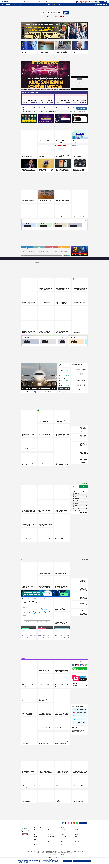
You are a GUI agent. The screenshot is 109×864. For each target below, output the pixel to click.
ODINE (39, 663)
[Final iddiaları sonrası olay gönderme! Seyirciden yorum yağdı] (45, 736)
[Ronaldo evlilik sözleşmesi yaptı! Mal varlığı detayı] (62, 750)
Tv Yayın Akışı (74, 712)
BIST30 (34, 627)
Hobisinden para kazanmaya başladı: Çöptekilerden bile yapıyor (62, 816)
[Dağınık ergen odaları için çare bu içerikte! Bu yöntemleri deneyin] (80, 311)
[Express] (86, 2)
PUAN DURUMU (75, 515)
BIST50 (29, 627)
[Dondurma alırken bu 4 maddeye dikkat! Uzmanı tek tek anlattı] (62, 457)
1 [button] (27, 420)
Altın (50, 627)
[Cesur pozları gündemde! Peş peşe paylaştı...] (29, 758)
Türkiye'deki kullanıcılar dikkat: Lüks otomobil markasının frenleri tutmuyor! (82, 612)
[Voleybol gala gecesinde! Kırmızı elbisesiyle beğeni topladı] (45, 765)
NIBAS (23, 663)
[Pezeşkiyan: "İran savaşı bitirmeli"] (49, 89)
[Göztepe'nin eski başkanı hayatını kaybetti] (62, 554)
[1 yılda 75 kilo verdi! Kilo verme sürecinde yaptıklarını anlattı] (54, 89)
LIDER (39, 666)
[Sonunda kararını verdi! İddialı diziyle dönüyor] (45, 708)
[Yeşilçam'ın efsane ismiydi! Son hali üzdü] (69, 89)
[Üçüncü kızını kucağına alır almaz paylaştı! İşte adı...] (45, 722)
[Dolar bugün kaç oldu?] (45, 486)
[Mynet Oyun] (29, 118)
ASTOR (56, 666)
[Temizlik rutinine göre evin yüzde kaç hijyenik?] (80, 134)
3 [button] (32, 420)
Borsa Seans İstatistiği (65, 856)
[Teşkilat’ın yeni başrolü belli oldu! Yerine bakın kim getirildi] (62, 479)
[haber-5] (82, 290)
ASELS (56, 663)
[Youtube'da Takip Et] (83, 694)
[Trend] (79, 2)
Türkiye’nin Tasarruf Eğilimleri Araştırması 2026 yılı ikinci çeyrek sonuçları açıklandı (46, 802)
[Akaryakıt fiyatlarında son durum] (46, 823)
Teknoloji (49, 856)
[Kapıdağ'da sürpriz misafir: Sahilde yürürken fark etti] (75, 458)
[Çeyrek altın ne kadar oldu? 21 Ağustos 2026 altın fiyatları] (46, 311)
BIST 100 (25, 630)
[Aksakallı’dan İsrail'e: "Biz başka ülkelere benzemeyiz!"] (29, 354)
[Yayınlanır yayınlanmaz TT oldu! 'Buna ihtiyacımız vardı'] (29, 340)
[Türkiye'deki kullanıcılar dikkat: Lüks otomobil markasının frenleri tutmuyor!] (75, 610)
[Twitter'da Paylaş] (81, 762)
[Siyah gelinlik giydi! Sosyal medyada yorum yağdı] (45, 750)
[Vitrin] (81, 2)
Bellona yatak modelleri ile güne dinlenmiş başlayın (28, 801)
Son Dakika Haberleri (38, 856)
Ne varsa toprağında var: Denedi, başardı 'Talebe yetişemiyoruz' (80, 801)
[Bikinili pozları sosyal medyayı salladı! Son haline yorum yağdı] (62, 693)
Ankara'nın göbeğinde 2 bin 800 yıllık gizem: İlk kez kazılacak (83, 474)
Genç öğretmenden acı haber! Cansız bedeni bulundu (19, 4)
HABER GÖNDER (99, 4)
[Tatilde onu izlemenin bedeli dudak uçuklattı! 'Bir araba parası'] (56, 89)
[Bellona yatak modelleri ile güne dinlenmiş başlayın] (29, 794)
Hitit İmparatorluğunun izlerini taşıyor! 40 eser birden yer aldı (84, 483)
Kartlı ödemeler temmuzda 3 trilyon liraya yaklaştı (45, 815)
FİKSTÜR (83, 515)
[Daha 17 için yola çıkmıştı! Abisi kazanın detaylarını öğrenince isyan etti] (62, 729)
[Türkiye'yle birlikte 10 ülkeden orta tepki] (46, 134)
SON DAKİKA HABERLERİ (6, 4)
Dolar (40, 627)
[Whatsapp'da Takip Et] (86, 694)
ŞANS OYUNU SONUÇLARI (78, 735)
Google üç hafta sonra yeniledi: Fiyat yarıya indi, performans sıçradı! (80, 830)
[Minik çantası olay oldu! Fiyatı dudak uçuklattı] (29, 700)
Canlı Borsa (85, 588)
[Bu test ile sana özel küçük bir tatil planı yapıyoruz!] (46, 194)
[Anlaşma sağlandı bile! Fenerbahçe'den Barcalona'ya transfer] (57, 89)
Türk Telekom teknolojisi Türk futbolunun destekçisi (28, 830)
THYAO (56, 661)
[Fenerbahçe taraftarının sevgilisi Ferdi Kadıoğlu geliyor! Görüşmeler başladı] (45, 547)
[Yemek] (83, 2)
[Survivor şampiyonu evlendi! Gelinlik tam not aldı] (45, 693)
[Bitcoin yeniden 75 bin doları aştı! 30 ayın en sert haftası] (62, 645)
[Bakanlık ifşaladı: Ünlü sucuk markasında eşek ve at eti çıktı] (53, 89)
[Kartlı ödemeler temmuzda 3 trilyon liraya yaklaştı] (46, 808)
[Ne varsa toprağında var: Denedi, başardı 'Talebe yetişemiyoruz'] (80, 794)
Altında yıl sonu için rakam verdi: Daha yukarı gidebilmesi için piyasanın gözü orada (83, 643)
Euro (45, 627)
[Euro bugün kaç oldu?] (45, 471)
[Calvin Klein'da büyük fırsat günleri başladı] (46, 325)
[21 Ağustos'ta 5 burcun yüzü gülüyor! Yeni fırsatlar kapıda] (29, 194)
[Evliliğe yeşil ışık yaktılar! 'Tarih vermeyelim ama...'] (63, 194)
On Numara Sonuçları (81, 751)
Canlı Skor (85, 512)
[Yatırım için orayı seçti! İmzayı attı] (29, 450)
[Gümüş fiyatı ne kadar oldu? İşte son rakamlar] (29, 208)
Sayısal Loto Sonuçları (81, 741)
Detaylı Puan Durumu (83, 541)
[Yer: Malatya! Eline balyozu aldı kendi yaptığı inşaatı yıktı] (62, 595)
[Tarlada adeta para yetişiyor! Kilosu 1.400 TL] (29, 486)
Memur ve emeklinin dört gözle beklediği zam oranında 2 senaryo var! (83, 626)
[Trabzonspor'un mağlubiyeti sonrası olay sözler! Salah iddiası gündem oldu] (67, 89)
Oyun (75, 856)
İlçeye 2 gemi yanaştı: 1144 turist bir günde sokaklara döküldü (83, 467)
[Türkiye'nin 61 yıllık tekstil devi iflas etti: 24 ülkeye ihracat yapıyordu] (62, 609)
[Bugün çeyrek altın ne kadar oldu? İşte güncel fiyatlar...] (63, 208)
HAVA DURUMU (50, 4)
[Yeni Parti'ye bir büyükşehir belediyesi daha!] (62, 443)
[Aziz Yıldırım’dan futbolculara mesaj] (45, 533)
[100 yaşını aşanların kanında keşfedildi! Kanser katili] (63, 340)
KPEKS (23, 661)
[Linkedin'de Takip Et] (81, 694)
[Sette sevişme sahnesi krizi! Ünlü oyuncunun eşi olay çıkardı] (62, 765)
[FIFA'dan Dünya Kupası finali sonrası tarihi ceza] (39, 89)
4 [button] (35, 420)
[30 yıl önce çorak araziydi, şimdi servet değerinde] (63, 354)
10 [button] (50, 420)
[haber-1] (27, 290)
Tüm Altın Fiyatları (63, 417)
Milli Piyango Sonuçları (81, 738)
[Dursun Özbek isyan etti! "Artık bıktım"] (62, 89)
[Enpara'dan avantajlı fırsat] (46, 89)
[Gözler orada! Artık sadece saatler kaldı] (29, 602)
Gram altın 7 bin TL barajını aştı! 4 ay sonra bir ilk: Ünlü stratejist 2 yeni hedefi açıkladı (83, 619)
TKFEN (39, 668)
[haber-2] (41, 290)
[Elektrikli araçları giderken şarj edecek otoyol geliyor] (63, 149)
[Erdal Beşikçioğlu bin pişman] (41, 89)
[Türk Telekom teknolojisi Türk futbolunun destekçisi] (29, 823)
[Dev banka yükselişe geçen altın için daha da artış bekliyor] (38, 89)
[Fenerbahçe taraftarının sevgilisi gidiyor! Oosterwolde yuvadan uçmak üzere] (23, 89)
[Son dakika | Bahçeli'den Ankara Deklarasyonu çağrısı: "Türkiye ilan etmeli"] (66, 89)
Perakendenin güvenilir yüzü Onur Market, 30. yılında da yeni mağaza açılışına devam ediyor (62, 802)
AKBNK (56, 664)
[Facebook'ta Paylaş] (78, 762)
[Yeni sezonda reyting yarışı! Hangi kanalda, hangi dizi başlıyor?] (29, 736)
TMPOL (23, 666)
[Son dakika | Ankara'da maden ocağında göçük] (45, 74)
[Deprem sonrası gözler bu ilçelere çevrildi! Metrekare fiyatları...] (63, 325)
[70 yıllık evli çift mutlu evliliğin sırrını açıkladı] (80, 325)
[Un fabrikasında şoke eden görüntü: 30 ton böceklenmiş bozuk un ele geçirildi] (31, 89)
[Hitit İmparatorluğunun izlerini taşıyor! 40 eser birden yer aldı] (75, 482)
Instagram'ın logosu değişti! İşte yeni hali (63, 830)
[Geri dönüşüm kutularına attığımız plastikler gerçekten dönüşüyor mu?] (45, 443)
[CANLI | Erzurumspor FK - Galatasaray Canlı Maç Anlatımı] (62, 519)
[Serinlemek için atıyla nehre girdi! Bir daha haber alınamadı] (29, 142)
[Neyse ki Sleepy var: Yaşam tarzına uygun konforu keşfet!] (44, 89)
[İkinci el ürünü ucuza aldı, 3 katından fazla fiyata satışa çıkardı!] (36, 89)
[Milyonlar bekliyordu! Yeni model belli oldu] (75, 633)
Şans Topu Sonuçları (81, 748)
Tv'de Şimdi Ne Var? (76, 714)
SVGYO (39, 664)
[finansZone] (79, 251)
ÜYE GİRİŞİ (95, 1)
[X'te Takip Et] (65, 852)
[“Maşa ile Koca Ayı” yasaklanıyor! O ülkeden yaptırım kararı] (63, 134)
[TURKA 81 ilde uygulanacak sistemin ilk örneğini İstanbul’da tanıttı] (28, 89)
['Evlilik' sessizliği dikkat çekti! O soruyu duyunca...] (29, 722)
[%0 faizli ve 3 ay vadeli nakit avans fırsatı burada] (80, 149)
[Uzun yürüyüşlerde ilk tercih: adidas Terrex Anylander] (46, 354)
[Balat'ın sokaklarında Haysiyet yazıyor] (80, 808)
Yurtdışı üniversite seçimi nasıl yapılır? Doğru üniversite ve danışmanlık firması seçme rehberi (28, 816)
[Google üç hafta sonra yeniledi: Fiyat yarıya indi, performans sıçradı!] (80, 823)
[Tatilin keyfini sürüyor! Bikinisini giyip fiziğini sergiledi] (62, 708)
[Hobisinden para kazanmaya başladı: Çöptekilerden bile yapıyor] (63, 808)
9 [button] (48, 420)
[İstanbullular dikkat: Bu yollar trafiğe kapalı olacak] (46, 149)
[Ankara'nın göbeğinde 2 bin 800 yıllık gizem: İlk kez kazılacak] (75, 474)
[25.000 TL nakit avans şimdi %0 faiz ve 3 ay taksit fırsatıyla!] (35, 89)
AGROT (39, 661)
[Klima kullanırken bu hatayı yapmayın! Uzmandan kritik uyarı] (46, 208)
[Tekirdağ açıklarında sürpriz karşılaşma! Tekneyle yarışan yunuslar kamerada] (80, 201)
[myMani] (40, 1)
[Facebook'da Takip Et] (73, 694)
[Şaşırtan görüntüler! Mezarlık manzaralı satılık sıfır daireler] (61, 89)
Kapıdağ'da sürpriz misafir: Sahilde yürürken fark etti (83, 458)
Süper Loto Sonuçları (81, 744)
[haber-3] (54, 290)
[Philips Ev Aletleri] (77, 2)
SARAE (23, 668)
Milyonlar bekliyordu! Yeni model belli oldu (83, 634)
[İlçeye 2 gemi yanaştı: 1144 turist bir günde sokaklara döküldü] (75, 466)
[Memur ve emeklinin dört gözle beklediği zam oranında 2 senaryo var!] (75, 626)
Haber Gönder (83, 852)
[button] (2, 1)
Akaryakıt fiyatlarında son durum (46, 829)
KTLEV (56, 668)
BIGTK (23, 664)
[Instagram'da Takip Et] (78, 694)
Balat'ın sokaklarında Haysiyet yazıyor (79, 815)
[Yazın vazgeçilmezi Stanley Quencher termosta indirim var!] (45, 457)
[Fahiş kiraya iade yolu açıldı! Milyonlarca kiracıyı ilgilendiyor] (62, 631)
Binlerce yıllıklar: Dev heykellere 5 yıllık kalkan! (83, 490)
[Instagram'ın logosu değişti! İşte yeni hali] (63, 823)
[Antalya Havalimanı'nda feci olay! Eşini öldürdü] (29, 471)
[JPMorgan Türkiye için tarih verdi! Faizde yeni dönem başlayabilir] (48, 89)
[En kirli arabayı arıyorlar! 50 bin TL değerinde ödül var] (63, 311)
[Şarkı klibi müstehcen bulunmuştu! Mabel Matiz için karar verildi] (64, 89)
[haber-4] (68, 290)
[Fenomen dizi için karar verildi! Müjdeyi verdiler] (80, 347)
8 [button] (45, 420)
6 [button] (40, 420)
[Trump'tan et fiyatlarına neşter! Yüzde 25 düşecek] (51, 89)
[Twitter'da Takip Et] (76, 694)
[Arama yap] (90, 1)
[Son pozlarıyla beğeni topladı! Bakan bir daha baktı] (29, 318)
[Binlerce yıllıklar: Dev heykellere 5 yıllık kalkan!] (75, 490)
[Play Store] (25, 857)
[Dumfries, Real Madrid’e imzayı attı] (29, 562)
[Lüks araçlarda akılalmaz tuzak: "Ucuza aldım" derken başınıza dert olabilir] (43, 89)
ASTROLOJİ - (65, 117)
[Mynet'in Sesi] (46, 118)
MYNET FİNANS (28, 111)
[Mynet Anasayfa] (6, 1)
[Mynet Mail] (106, 4)
